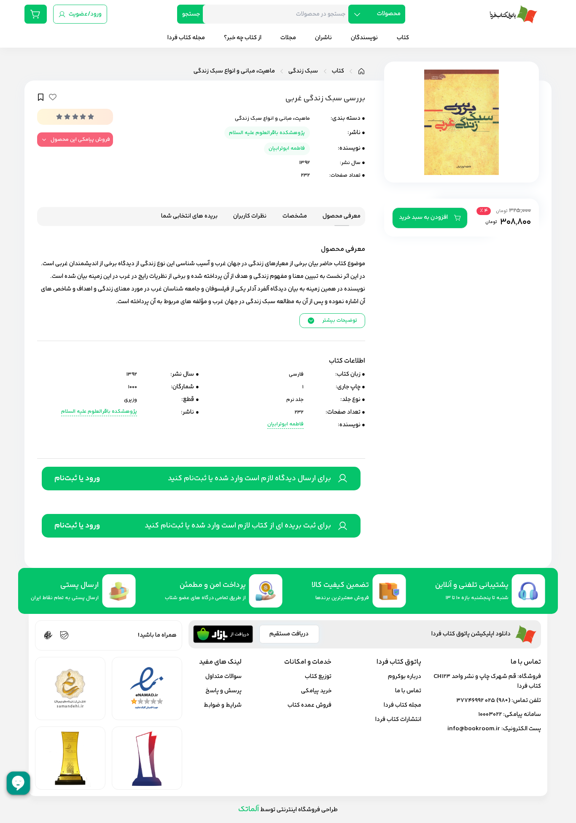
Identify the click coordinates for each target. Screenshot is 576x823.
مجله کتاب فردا (402, 705)
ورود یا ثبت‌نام (77, 478)
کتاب (338, 71)
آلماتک (248, 809)
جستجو (191, 14)
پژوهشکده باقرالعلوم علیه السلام (267, 133)
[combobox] (279, 14)
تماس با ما (408, 691)
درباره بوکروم (404, 676)
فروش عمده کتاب (309, 705)
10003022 (490, 714)
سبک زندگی (303, 71)
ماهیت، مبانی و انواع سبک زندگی (234, 71)
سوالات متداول (223, 676)
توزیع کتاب (318, 676)
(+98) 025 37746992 (483, 700)
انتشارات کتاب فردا (398, 719)
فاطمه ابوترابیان (287, 148)
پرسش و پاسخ (223, 691)
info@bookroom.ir (473, 729)
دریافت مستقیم (289, 634)
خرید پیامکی (316, 691)
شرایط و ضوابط (223, 705)
